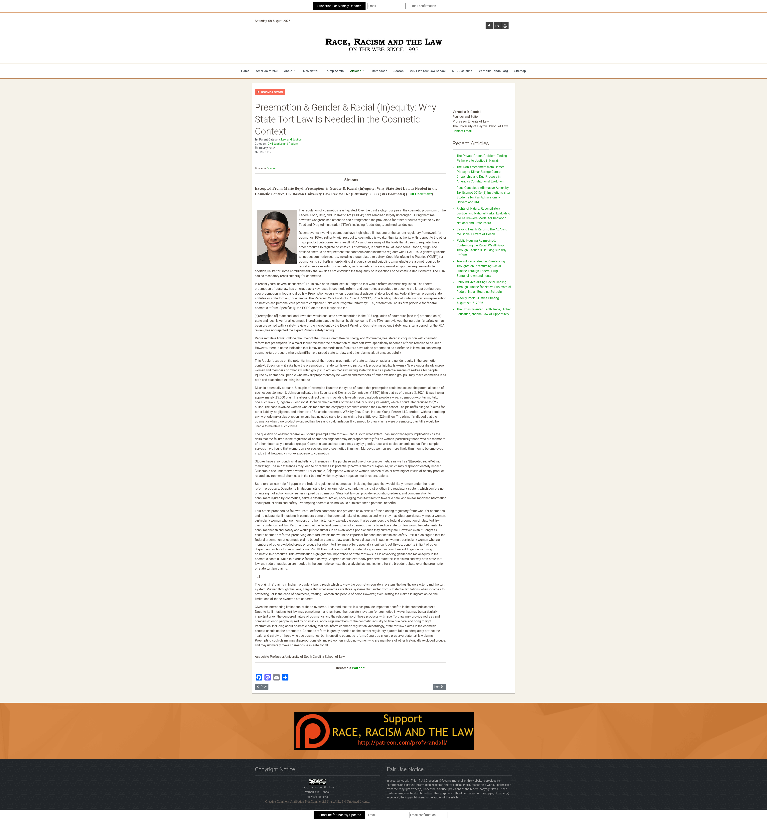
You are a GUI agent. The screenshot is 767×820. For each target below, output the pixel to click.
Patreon (270, 167)
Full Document (419, 194)
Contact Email (462, 131)
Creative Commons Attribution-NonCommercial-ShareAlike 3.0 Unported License (317, 801)
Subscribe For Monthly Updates (339, 6)
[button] (290, 71)
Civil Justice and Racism (283, 143)
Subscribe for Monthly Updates (339, 815)
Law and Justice (291, 139)
